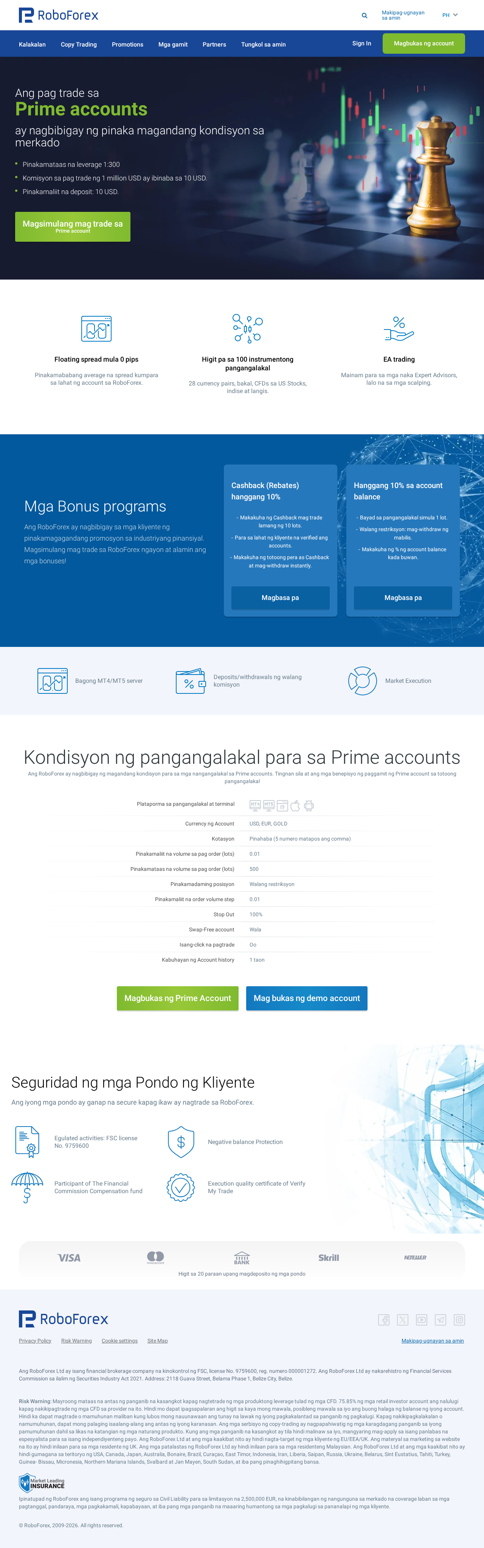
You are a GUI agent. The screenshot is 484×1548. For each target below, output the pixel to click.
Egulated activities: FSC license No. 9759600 (95, 1142)
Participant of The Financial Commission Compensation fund (98, 1187)
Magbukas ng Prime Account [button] (177, 998)
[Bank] (242, 1258)
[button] (58, 15)
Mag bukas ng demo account (307, 998)
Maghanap (251, 15)
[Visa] (69, 1258)
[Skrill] (328, 1258)
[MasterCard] (155, 1258)
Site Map (157, 1341)
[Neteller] (415, 1258)
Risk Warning (76, 1341)
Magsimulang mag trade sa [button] (73, 226)
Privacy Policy (35, 1341)
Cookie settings (120, 1341)
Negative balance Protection (245, 1141)
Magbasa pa (280, 597)
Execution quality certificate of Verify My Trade (257, 1187)
